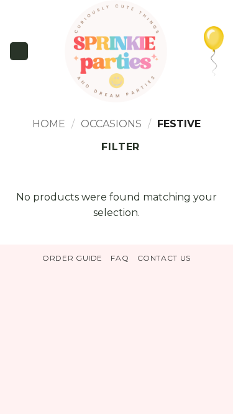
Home (48, 124)
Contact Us (164, 258)
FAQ (120, 258)
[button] (18, 51)
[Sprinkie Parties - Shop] (116, 51)
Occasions (111, 124)
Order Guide (72, 258)
